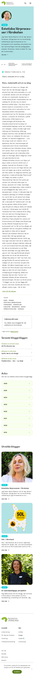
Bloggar (6, 64)
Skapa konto (14, 331)
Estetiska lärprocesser (12, 302)
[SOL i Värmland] (17, 518)
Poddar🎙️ (21, 638)
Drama (11, 300)
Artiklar (20, 632)
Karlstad (7, 307)
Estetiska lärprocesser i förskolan (13, 64)
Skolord (3, 660)
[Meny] (30, 3)
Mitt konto (4, 657)
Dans (5, 300)
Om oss (3, 650)
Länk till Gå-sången (9, 291)
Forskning (8, 304)
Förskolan (17, 304)
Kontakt (3, 654)
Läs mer (4, 499)
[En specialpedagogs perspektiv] (17, 569)
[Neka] (32, 669)
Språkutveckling (10, 309)
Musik (23, 307)
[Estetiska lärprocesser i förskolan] (17, 467)
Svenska (21, 309)
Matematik (16, 307)
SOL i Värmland (7, 539)
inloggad (18, 323)
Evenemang (22, 641)
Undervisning (5, 632)
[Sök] (25, 3)
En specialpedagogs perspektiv (13, 590)
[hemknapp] (2, 64)
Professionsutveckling (8, 641)
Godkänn (17, 671)
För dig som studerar (8, 635)
